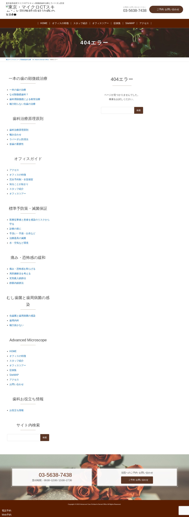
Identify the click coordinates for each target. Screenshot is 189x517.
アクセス (144, 23)
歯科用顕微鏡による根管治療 (24, 99)
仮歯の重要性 (16, 144)
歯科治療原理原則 (18, 130)
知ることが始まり (18, 184)
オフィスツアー (100, 23)
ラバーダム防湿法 (18, 139)
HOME (43, 23)
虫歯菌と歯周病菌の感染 (22, 315)
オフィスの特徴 (60, 23)
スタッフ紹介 (80, 23)
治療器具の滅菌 (17, 238)
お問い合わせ (16, 384)
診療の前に (15, 228)
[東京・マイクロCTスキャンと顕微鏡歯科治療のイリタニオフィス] (32, 8)
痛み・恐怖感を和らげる (22, 269)
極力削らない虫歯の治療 (22, 104)
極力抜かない (16, 325)
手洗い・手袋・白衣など (22, 233)
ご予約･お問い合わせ (138, 480)
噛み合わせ (15, 134)
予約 (6, 510)
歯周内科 (14, 320)
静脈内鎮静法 (16, 283)
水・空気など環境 (18, 243)
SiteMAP (130, 23)
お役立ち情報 (16, 410)
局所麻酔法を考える (20, 273)
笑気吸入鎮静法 (17, 278)
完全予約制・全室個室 (21, 179)
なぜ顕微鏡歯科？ (18, 94)
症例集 (117, 23)
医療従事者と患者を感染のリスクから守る (29, 221)
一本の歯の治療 (17, 90)
